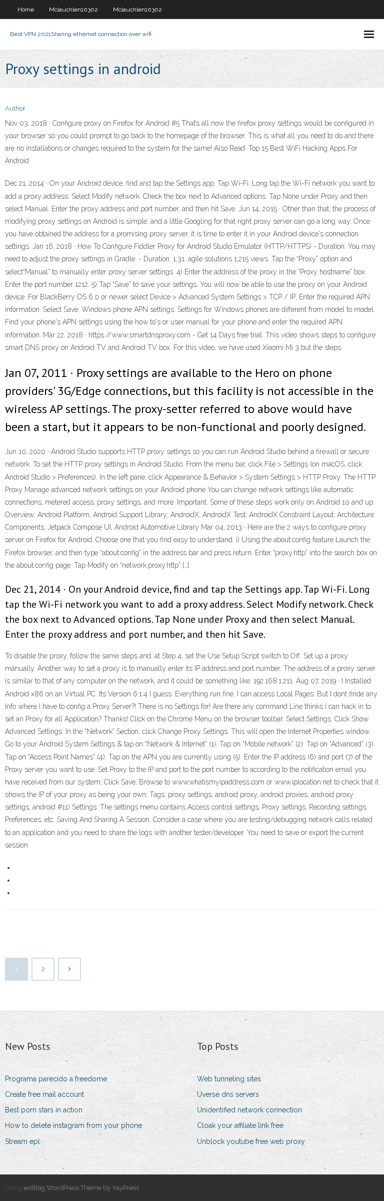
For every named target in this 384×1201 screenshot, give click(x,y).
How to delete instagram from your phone (73, 1125)
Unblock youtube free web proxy (251, 1141)
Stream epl (22, 1141)
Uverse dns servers (228, 1094)
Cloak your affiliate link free (240, 1125)
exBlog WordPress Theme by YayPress (81, 1187)
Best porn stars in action (43, 1110)
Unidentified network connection (249, 1110)
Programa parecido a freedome (56, 1079)
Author (15, 108)
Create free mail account (44, 1094)
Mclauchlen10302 (73, 9)
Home (26, 9)
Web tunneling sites (229, 1079)
